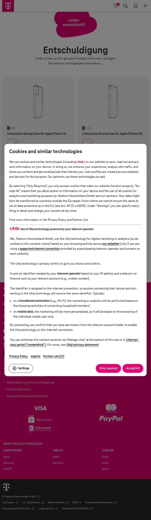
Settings (23, 368)
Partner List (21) (53, 356)
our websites (110, 244)
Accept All (133, 368)
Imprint (35, 356)
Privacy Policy (18, 356)
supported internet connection (40, 249)
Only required (108, 368)
